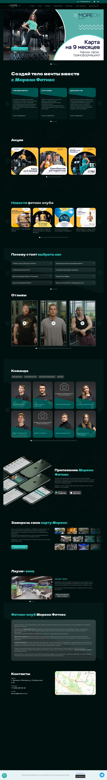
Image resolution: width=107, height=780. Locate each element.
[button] (7, 33)
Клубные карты (58, 6)
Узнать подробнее (19, 115)
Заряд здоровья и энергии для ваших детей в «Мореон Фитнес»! (42, 230)
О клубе (32, 6)
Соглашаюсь (80, 776)
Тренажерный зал (30, 376)
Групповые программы (21, 636)
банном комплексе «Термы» (83, 649)
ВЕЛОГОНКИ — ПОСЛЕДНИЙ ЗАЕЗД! (20, 230)
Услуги (40, 6)
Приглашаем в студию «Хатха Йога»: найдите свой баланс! (85, 230)
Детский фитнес (94, 6)
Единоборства (17, 376)
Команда (47, 6)
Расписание (69, 6)
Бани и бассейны (81, 6)
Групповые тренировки (47, 376)
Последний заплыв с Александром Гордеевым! (63, 230)
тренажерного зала (29, 629)
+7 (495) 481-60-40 (84, 1)
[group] (21, 395)
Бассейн (60, 376)
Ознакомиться (80, 773)
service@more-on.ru (19, 693)
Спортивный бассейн (20, 642)
